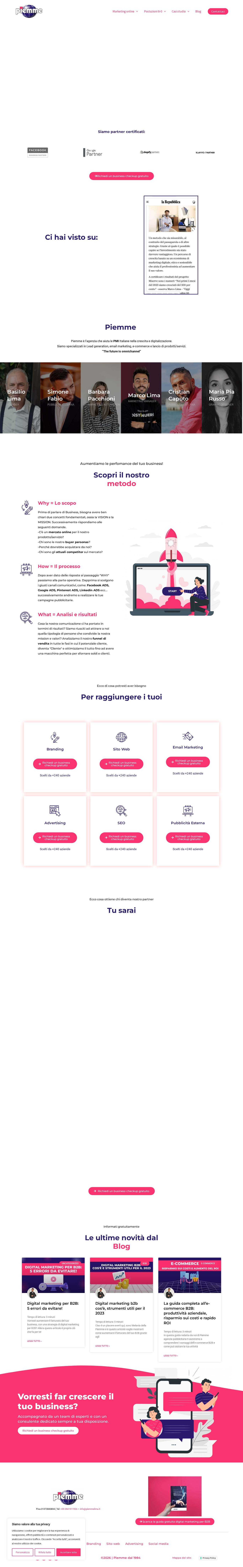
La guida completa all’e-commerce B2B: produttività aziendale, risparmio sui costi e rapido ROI (190, 1313)
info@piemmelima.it (90, 1509)
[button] (136, 11)
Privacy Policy (209, 1558)
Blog (198, 11)
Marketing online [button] (123, 11)
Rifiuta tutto (45, 1552)
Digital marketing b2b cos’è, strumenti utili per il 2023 (120, 1308)
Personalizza (23, 1552)
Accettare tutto (68, 1552)
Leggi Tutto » (34, 1341)
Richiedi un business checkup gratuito (48, 1430)
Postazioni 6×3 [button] (153, 11)
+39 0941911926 (68, 1509)
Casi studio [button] (179, 11)
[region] (46, 1539)
